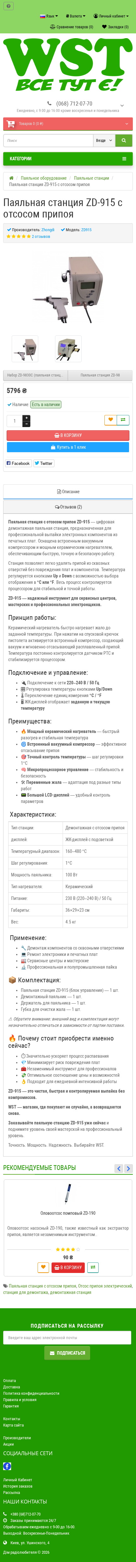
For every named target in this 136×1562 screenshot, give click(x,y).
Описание (71, 491)
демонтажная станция (70, 1292)
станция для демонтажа (25, 1292)
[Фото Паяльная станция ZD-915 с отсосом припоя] (68, 286)
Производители (17, 1437)
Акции (8, 1444)
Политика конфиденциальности (31, 1393)
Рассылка (11, 1492)
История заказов (18, 1486)
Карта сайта (13, 1425)
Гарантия (11, 1406)
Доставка (11, 1387)
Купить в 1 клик (71, 1204)
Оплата (9, 1380)
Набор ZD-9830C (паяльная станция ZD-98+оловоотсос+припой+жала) (37, 375)
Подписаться (71, 1353)
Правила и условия (19, 1399)
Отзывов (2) (71, 506)
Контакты (11, 1418)
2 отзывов (41, 236)
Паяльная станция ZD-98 (100, 375)
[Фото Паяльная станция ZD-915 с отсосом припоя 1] (68, 348)
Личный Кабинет (17, 1479)
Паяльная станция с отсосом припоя (42, 1286)
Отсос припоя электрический (105, 1286)
